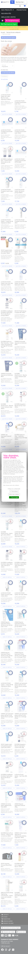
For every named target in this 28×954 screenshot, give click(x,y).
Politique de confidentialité (14, 488)
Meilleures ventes (8, 17)
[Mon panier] (25, 6)
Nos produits (7, 10)
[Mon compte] (20, 6)
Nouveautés (6, 13)
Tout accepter (14, 497)
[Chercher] (12, 2)
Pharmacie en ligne (10, 24)
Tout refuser (14, 491)
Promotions (21, 10)
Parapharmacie (13, 21)
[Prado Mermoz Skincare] (5, 2)
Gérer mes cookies (14, 494)
